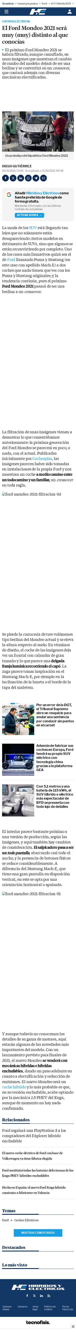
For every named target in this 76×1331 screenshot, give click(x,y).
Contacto (22, 1306)
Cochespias (42, 459)
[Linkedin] (20, 178)
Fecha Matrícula (67, 1308)
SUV (33, 228)
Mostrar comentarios (38, 1232)
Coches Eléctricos (16, 21)
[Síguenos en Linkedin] (41, 1295)
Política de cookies (50, 1308)
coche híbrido (14, 1087)
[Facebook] (5, 178)
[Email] (43, 178)
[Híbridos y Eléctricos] (38, 1287)
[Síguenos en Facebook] (27, 1295)
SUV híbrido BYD (61, 3)
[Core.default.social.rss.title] (48, 1295)
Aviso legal (35, 1308)
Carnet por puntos (28, 3)
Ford (44, 3)
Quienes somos (7, 1308)
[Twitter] (13, 178)
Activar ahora (27, 215)
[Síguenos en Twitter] (34, 1295)
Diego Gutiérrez (16, 166)
